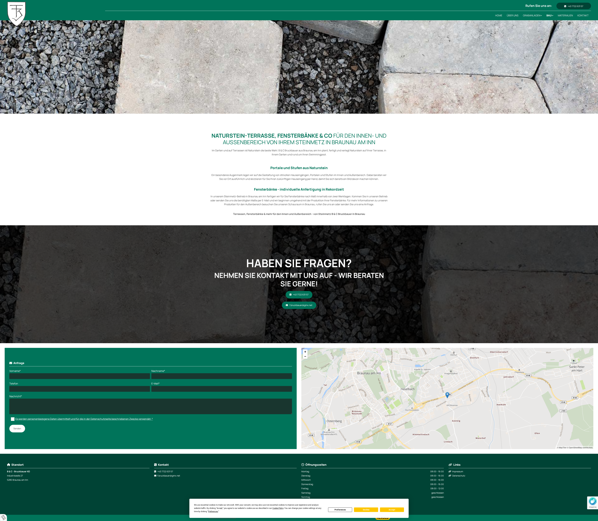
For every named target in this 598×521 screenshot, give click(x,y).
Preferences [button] (213, 511)
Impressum (457, 471)
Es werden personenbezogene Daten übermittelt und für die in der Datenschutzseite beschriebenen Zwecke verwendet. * (84, 419)
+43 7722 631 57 (165, 471)
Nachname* (158, 370)
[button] (573, 6)
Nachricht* (15, 396)
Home (498, 15)
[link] (532, 16)
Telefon (13, 383)
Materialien (565, 15)
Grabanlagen (531, 15)
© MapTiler (561, 447)
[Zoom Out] (305, 356)
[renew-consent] (3, 517)
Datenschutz (458, 475)
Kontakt (583, 15)
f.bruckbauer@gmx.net (168, 475)
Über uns (512, 15)
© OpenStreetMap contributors (580, 447)
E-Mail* (155, 383)
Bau (549, 15)
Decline (366, 510)
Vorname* (15, 370)
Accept (392, 510)
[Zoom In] (305, 351)
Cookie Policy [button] (277, 508)
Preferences (340, 510)
